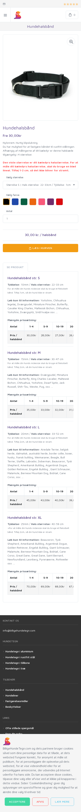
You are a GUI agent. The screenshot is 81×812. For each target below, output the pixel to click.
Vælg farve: (13, 194)
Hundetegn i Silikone (17, 662)
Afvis (40, 801)
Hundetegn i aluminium (19, 651)
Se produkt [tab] (15, 267)
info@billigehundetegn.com (19, 630)
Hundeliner (11, 695)
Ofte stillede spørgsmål (19, 728)
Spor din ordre (13, 733)
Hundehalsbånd (14, 689)
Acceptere (17, 801)
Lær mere (62, 801)
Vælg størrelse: (15, 177)
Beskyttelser (13, 706)
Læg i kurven (42, 248)
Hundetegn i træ (15, 668)
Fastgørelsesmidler (16, 701)
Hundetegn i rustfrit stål (20, 657)
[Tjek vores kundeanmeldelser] (70, 3)
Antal (9, 211)
